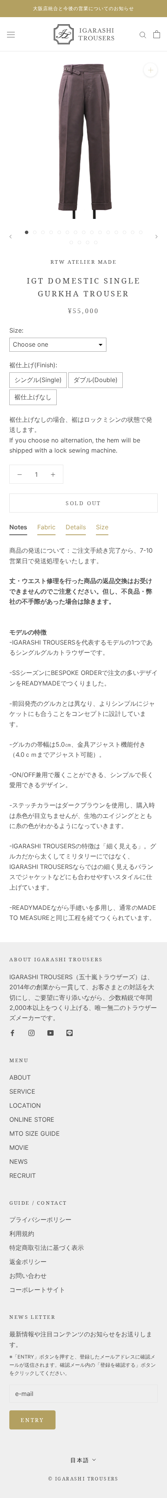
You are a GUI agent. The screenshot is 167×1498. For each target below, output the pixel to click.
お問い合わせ (28, 1275)
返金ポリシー (28, 1261)
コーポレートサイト (37, 1290)
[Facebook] (12, 1032)
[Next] (156, 236)
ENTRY (32, 1420)
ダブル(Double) (95, 380)
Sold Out (83, 503)
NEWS (18, 1161)
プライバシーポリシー (40, 1219)
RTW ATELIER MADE (83, 261)
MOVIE (19, 1147)
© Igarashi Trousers (83, 1478)
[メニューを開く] (11, 34)
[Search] (142, 34)
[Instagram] (31, 1032)
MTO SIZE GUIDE (34, 1133)
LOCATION (25, 1105)
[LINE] (69, 1032)
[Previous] (10, 236)
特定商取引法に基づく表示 (46, 1247)
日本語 (80, 1460)
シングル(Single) (38, 380)
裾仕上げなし (33, 397)
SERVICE (22, 1091)
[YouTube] (50, 1032)
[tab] (18, 528)
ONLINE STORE (31, 1119)
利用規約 (21, 1233)
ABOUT (20, 1077)
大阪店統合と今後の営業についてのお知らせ (83, 8)
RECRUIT (22, 1175)
